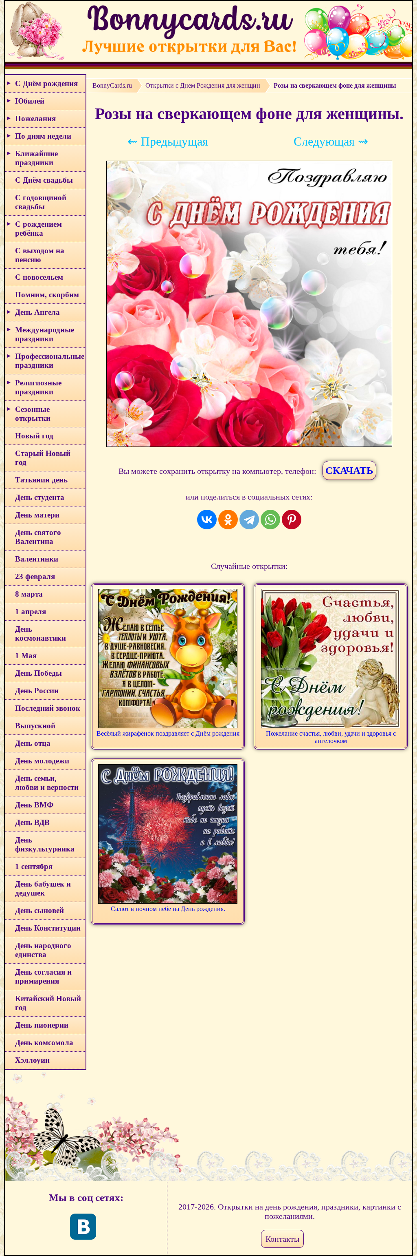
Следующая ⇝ (331, 141)
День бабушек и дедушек (43, 888)
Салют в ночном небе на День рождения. (168, 908)
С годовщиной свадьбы (40, 202)
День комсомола (44, 1042)
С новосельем (39, 277)
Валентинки (36, 559)
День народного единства (43, 950)
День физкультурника (45, 844)
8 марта (29, 594)
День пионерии (41, 1025)
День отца (32, 743)
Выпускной (35, 725)
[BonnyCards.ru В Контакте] (83, 1227)
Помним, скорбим (47, 294)
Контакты (282, 1238)
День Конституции (48, 928)
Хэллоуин (32, 1060)
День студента (39, 497)
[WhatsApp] (270, 519)
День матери (37, 515)
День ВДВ (32, 822)
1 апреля (30, 611)
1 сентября (34, 866)
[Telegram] (249, 519)
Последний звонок (47, 708)
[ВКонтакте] (207, 519)
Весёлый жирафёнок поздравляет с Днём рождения (168, 733)
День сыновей (39, 910)
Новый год (34, 435)
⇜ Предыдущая (167, 141)
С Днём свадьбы (44, 180)
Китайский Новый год (48, 1003)
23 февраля (35, 576)
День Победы (38, 673)
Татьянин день (41, 479)
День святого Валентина (38, 537)
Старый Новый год (42, 458)
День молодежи (42, 760)
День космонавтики (40, 633)
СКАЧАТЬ (349, 470)
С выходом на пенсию (39, 255)
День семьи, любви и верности (47, 783)
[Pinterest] (291, 519)
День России (37, 690)
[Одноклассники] (228, 519)
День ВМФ (34, 804)
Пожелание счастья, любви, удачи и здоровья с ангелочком (331, 737)
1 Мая (26, 655)
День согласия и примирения (43, 976)
